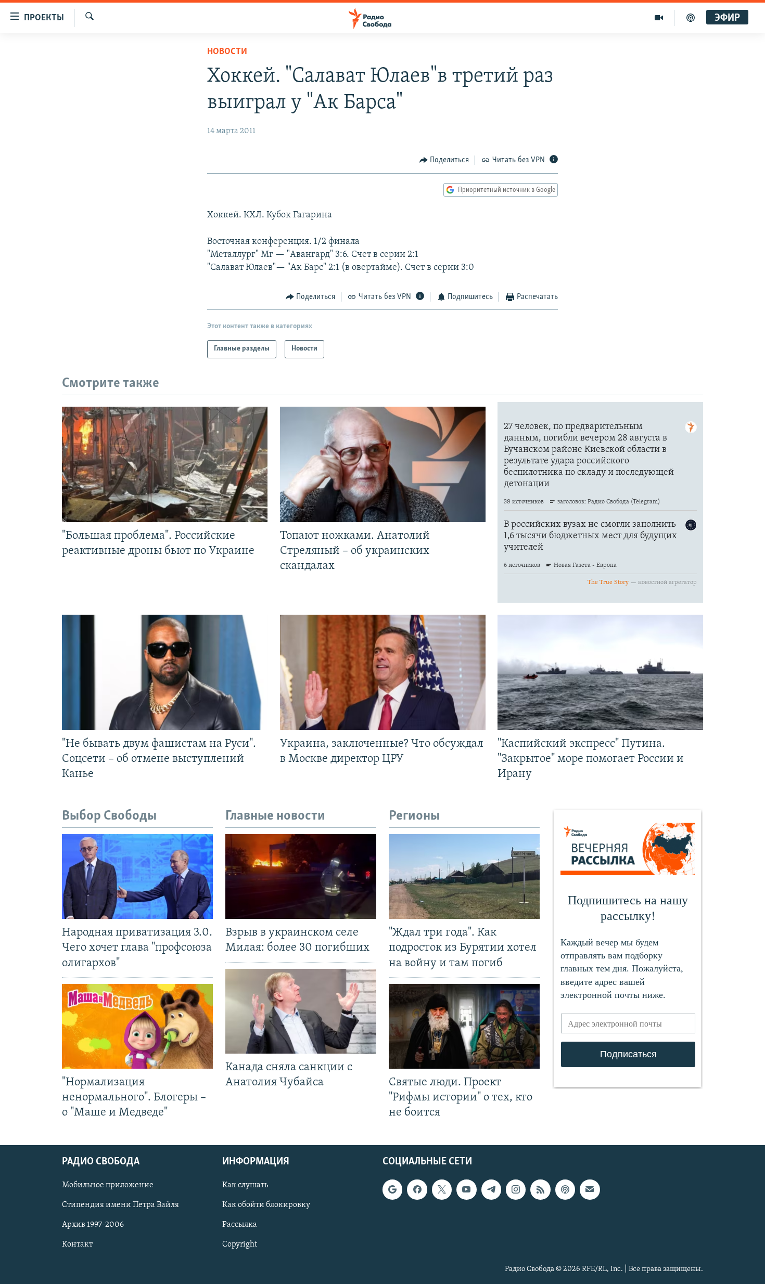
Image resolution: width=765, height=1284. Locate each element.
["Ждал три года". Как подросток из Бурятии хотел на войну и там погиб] (464, 876)
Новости (227, 52)
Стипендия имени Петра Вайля (120, 1205)
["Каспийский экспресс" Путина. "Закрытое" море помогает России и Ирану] (600, 672)
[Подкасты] (565, 1190)
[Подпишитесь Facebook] (417, 1190)
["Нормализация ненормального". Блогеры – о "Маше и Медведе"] (137, 1026)
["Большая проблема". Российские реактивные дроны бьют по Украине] (164, 464)
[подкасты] (690, 17)
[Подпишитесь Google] (392, 1190)
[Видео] (659, 17)
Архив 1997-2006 (93, 1225)
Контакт (77, 1245)
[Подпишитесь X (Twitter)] (442, 1190)
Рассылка (239, 1225)
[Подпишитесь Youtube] (466, 1190)
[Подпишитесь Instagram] (516, 1190)
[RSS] (540, 1190)
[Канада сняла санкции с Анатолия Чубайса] (300, 1011)
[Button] (444, 160)
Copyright (239, 1245)
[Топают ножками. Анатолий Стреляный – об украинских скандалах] (383, 464)
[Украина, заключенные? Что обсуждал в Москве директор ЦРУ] (383, 672)
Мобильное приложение (108, 1186)
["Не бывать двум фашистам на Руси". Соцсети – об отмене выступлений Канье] (164, 672)
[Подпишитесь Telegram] (491, 1190)
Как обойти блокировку (266, 1205)
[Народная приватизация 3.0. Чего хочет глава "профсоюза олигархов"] (137, 876)
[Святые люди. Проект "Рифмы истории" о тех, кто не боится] (464, 1026)
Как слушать (245, 1186)
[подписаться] (590, 1190)
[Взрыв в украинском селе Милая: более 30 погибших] (300, 876)
